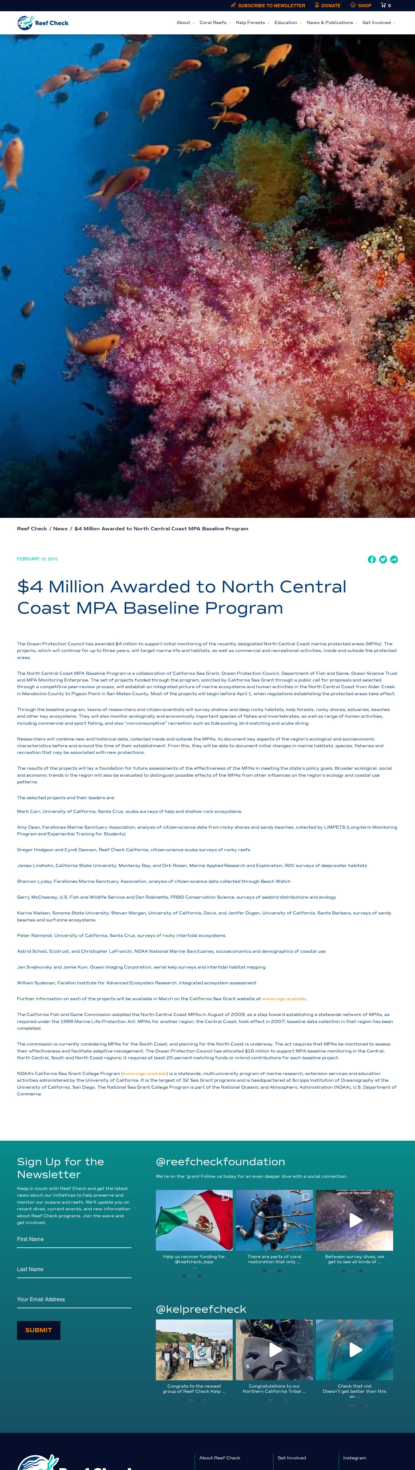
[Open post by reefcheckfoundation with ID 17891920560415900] (194, 1220)
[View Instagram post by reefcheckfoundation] (226, 1243)
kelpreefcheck (193, 1325)
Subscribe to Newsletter (271, 5)
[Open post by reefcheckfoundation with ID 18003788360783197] (354, 1220)
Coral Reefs (213, 22)
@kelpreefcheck (201, 1309)
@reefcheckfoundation (220, 1161)
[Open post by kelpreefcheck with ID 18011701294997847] (354, 1349)
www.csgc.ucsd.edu (284, 998)
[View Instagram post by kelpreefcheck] (226, 1372)
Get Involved (376, 22)
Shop (364, 5)
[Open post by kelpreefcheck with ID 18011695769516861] (274, 1349)
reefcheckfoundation (193, 1196)
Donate (331, 5)
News (60, 529)
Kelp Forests (250, 22)
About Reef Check (219, 1458)
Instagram (354, 1458)
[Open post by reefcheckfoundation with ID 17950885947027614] (274, 1220)
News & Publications (330, 22)
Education (286, 22)
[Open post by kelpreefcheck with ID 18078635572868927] (194, 1349)
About (183, 22)
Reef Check (32, 529)
